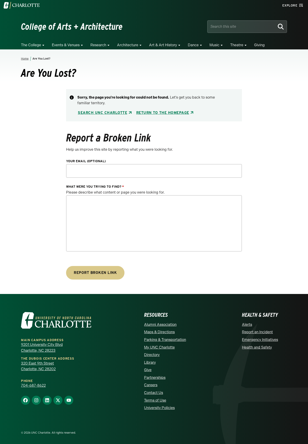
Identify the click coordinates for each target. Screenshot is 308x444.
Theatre (236, 45)
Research (98, 45)
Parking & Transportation (165, 340)
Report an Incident (257, 332)
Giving (259, 45)
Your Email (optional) (86, 161)
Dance (193, 45)
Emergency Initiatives (260, 340)
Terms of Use (155, 400)
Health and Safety (257, 347)
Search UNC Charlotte (102, 113)
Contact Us (153, 393)
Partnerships (154, 377)
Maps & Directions (159, 332)
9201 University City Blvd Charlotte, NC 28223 (42, 347)
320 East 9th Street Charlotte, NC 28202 (38, 366)
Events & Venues (66, 45)
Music (214, 45)
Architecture (127, 45)
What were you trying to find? (95, 186)
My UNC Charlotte (159, 347)
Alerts (247, 324)
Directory (152, 355)
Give (148, 370)
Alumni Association (160, 324)
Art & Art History (163, 45)
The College (31, 45)
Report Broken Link (95, 273)
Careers (150, 385)
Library (150, 362)
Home (25, 58)
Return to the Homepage (162, 113)
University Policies (159, 408)
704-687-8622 (33, 385)
